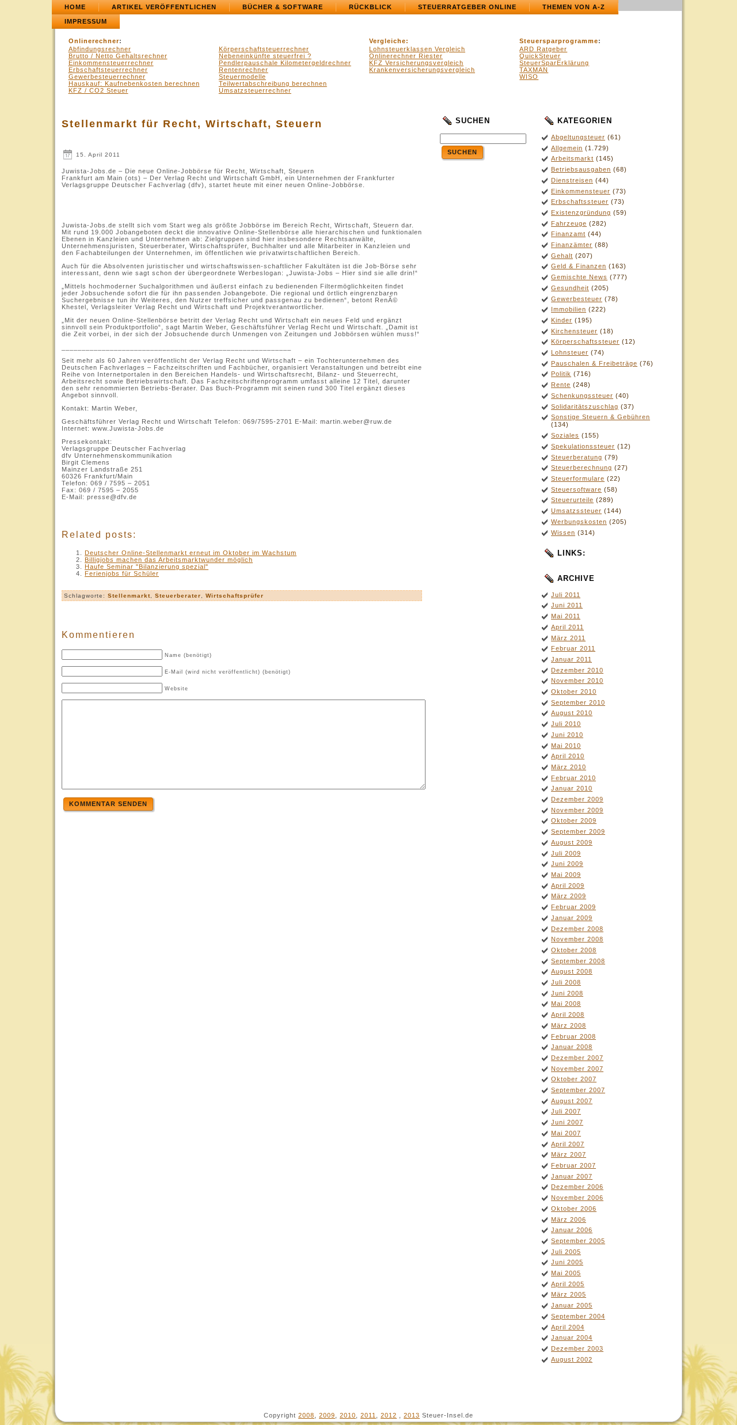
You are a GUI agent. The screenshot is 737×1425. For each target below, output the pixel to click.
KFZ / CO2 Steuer (98, 90)
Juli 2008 (566, 982)
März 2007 (568, 1154)
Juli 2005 (566, 1251)
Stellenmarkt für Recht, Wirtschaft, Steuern (192, 124)
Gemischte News (579, 276)
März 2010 (568, 766)
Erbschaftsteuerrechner (108, 69)
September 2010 (578, 702)
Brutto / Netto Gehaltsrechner (118, 55)
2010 (348, 1415)
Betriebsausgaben (581, 169)
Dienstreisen (572, 180)
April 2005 (567, 1283)
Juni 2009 (567, 863)
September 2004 (578, 1316)
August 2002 (571, 1359)
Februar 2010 (573, 777)
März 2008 (568, 1025)
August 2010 (571, 712)
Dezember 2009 (577, 799)
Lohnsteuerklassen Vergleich (417, 48)
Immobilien (568, 309)
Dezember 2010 (577, 670)
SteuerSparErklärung (554, 62)
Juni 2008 (567, 993)
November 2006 (577, 1197)
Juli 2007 (566, 1111)
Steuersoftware (576, 489)
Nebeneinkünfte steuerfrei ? (265, 55)
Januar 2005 (571, 1305)
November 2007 (577, 1068)
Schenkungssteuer (582, 395)
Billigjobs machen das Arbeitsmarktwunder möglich (169, 559)
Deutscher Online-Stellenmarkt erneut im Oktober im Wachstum (191, 552)
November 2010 (577, 680)
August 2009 (571, 842)
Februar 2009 (573, 906)
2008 (306, 1415)
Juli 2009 (566, 853)
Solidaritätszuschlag (584, 406)
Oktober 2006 (574, 1208)
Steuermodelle (242, 76)
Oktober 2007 (574, 1079)
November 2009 (577, 810)
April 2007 (567, 1144)
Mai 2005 (566, 1273)
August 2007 (571, 1100)
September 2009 (578, 831)
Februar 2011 (573, 648)
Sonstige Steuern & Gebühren (600, 416)
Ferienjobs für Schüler (122, 573)
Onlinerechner (94, 40)
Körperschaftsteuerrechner (264, 48)
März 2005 (568, 1294)
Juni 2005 (567, 1262)
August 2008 (571, 971)
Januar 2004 (571, 1337)
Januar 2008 (571, 1046)
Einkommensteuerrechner (111, 62)
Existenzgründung (581, 212)
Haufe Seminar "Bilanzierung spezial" (146, 566)
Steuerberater (178, 595)
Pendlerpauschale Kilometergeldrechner (285, 62)
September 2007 (578, 1089)
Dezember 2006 (577, 1186)
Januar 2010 (571, 788)
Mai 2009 (566, 874)
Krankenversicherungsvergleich (422, 69)
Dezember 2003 (577, 1348)
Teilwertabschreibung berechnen (273, 83)
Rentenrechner (243, 69)
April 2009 (567, 885)
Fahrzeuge (569, 223)
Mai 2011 (565, 616)
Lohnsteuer (569, 352)
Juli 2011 (565, 594)
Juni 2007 (567, 1122)
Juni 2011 (567, 605)
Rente (561, 384)
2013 (412, 1415)
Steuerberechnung (581, 467)
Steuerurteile (572, 499)
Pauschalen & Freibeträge (594, 363)
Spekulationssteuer (583, 446)
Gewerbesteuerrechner (107, 76)
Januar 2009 (571, 917)
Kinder (561, 320)
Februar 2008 (573, 1036)
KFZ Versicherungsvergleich (416, 62)
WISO (528, 76)
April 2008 (567, 1014)
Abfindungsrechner (100, 48)
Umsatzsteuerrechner (255, 90)
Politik (561, 373)
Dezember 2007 (577, 1057)
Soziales (565, 435)
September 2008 (578, 960)
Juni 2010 (567, 734)
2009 (327, 1415)
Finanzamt (568, 233)
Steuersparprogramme (558, 40)
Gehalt (562, 255)
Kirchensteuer (574, 331)
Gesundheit (570, 287)
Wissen (563, 532)
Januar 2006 (571, 1229)
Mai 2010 (566, 745)
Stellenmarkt (129, 595)
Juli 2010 (566, 723)
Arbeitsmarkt (572, 158)
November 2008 (577, 939)
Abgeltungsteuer (578, 137)
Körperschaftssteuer (585, 341)
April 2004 (567, 1327)
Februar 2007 (573, 1165)
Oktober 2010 (574, 691)
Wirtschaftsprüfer (235, 595)
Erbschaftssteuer (580, 201)
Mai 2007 (566, 1133)
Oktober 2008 (574, 950)
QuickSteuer (540, 55)
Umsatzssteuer (576, 510)
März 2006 (568, 1219)
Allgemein (567, 148)
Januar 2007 (571, 1176)
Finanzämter (571, 244)
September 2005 (578, 1240)
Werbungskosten (579, 521)
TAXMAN (533, 69)
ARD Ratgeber (543, 48)
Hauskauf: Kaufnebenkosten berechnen (134, 83)
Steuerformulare (578, 478)
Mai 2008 (566, 1003)
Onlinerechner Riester (406, 55)
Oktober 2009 (574, 820)
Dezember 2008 (577, 928)
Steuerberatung (576, 457)
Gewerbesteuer (576, 298)
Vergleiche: (389, 40)
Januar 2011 (571, 659)
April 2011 (567, 627)
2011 (368, 1415)
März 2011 (568, 637)
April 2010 (567, 756)
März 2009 (568, 895)
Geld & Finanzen (578, 266)
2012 (389, 1415)
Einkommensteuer (580, 191)
